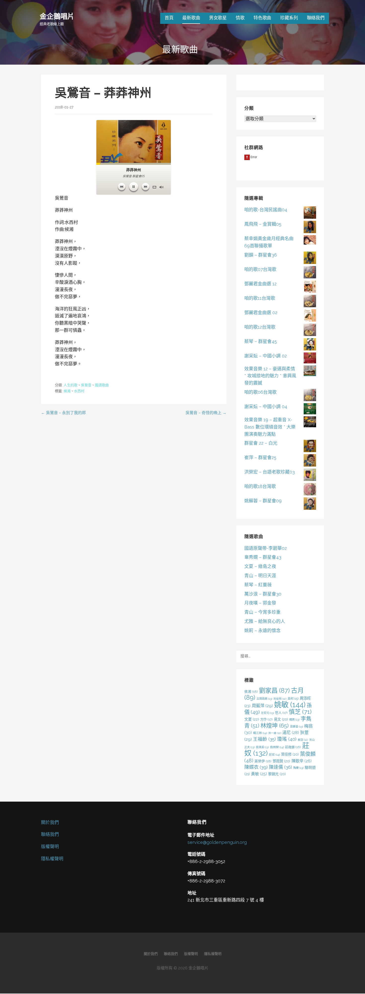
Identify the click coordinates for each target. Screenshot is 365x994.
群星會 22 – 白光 (260, 443)
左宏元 (267, 713)
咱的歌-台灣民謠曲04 (265, 209)
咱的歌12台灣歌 (259, 327)
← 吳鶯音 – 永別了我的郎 (63, 412)
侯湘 (251, 691)
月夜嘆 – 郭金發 (260, 602)
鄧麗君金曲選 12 (260, 283)
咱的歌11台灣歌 (259, 298)
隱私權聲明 (52, 858)
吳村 (293, 698)
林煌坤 (274, 725)
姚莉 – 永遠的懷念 (262, 630)
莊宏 (274, 754)
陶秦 (298, 768)
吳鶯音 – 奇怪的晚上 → (205, 412)
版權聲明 (50, 846)
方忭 (266, 719)
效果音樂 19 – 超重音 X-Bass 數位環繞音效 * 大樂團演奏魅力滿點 (269, 427)
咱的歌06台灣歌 (260, 392)
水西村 (79, 391)
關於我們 (50, 822)
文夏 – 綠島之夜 (260, 566)
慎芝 (300, 711)
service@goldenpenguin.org (217, 842)
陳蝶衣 (256, 767)
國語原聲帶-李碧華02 (265, 548)
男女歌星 (218, 17)
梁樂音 (296, 726)
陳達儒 (280, 767)
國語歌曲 (102, 385)
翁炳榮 (277, 747)
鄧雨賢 (281, 761)
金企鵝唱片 (57, 16)
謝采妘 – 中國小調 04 (265, 406)
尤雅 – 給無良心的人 (264, 621)
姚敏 (289, 704)
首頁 (169, 17)
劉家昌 (274, 690)
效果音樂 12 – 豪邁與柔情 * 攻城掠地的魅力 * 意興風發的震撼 (270, 376)
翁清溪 (262, 747)
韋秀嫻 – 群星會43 (262, 557)
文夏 (251, 719)
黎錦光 (277, 774)
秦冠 (303, 739)
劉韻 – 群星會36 (260, 255)
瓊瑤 (286, 739)
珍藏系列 (289, 17)
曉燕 (294, 719)
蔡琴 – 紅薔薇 (258, 584)
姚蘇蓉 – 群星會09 (263, 500)
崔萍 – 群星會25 (260, 457)
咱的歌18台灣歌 (260, 486)
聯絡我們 (316, 17)
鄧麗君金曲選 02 (260, 312)
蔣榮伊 (263, 761)
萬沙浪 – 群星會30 (262, 594)
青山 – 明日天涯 (260, 575)
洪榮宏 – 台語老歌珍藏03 (269, 472)
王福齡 (264, 739)
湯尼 (290, 732)
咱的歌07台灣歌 (260, 269)
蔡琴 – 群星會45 (260, 341)
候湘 (67, 391)
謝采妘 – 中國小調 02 (265, 355)
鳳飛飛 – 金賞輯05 (262, 224)
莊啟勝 (293, 747)
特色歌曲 (262, 17)
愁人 (281, 713)
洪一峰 (274, 733)
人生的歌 (70, 385)
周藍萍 (262, 705)
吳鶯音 (86, 385)
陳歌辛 (302, 761)
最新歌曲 (191, 17)
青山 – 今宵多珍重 (262, 612)
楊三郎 (260, 733)
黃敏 (259, 774)
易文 (281, 719)
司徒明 (279, 698)
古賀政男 (264, 698)
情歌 (240, 17)
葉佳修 (290, 754)
